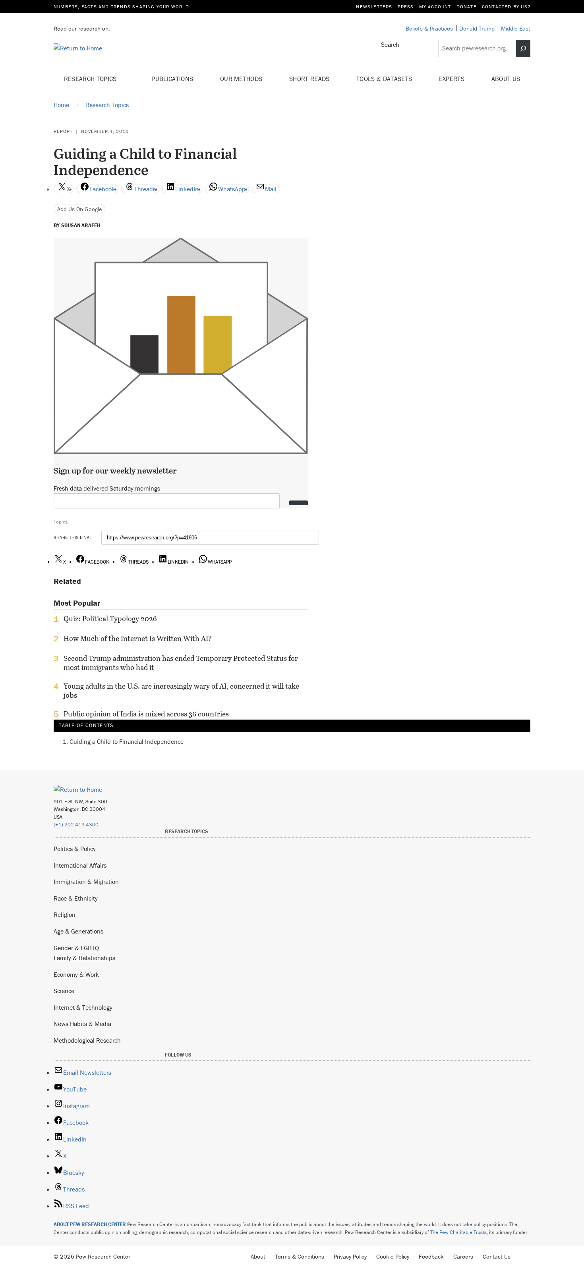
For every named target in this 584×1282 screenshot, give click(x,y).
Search (390, 44)
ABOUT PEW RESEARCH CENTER (90, 1224)
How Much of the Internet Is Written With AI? (138, 638)
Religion (64, 914)
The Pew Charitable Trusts (458, 1232)
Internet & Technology (83, 1007)
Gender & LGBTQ (76, 948)
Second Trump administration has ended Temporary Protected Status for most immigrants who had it (181, 663)
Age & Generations (78, 931)
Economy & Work (76, 974)
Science (64, 991)
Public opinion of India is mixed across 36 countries (146, 714)
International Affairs (80, 865)
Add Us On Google (79, 209)
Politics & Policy (75, 849)
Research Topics (91, 79)
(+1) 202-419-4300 (76, 824)
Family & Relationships (84, 958)
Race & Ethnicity (76, 898)
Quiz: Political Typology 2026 (110, 619)
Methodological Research (87, 1040)
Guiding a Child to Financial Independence (127, 741)
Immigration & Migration (86, 881)
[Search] (523, 48)
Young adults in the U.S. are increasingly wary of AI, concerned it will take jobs (181, 690)
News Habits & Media (82, 1024)
